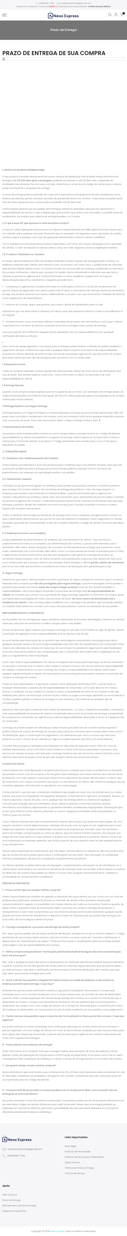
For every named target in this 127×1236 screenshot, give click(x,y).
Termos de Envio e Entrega (79, 1167)
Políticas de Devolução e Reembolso (84, 1157)
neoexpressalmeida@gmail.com (75, 3)
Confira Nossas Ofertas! (99, 6)
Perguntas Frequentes (14, 1211)
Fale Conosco (9, 1194)
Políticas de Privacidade (77, 1151)
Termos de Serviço (75, 1173)
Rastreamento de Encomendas (19, 1205)
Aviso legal (70, 1146)
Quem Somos (72, 1162)
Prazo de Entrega (11, 1200)
